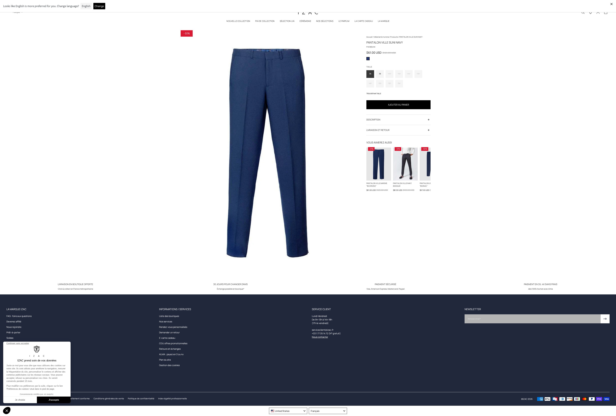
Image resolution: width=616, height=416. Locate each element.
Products (394, 37)
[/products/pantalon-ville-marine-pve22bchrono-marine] (378, 164)
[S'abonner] (605, 318)
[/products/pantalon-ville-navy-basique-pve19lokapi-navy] (405, 164)
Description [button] (373, 119)
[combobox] (288, 411)
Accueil (369, 37)
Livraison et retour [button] (377, 130)
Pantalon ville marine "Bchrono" (376, 184)
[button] (238, 22)
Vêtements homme (381, 37)
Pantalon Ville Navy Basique (402, 184)
